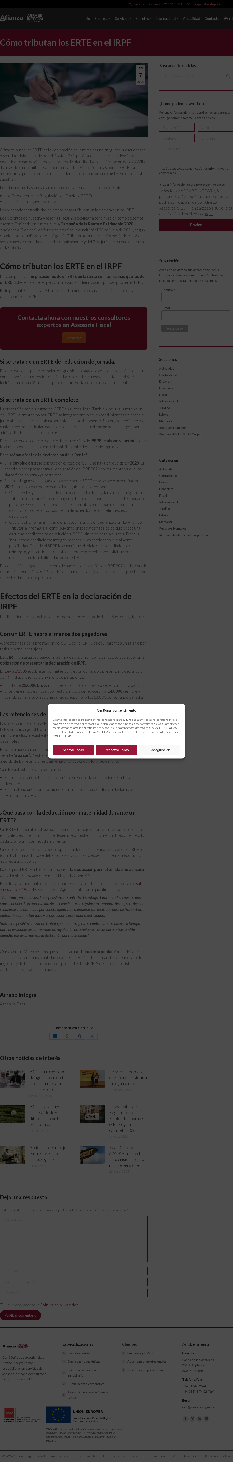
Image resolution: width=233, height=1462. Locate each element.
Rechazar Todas (116, 750)
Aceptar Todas (73, 750)
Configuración (159, 750)
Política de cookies (103, 727)
